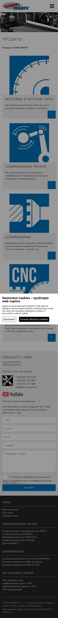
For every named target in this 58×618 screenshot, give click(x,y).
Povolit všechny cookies (34, 319)
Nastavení (9, 319)
